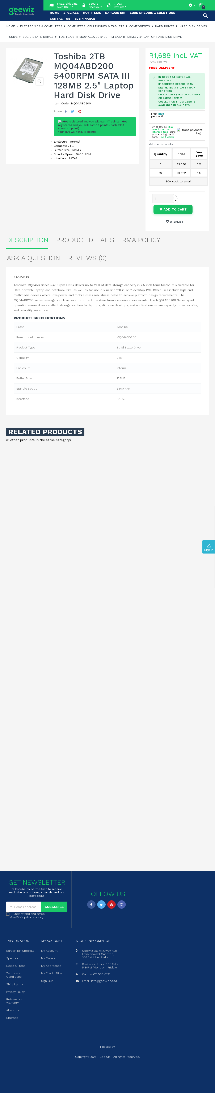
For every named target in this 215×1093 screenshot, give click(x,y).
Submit (107, 569)
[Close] (150, 511)
